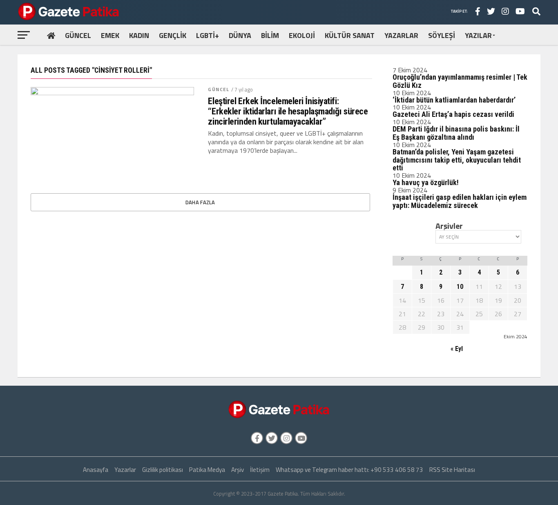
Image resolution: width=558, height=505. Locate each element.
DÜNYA (240, 35)
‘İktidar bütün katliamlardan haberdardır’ (454, 100)
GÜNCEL (78, 35)
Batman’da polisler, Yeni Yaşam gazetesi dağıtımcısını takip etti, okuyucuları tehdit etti (457, 159)
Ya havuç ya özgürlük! (426, 182)
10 (460, 286)
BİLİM (270, 35)
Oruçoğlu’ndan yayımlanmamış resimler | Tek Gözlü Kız (460, 81)
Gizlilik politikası (162, 469)
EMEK (110, 35)
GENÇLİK (172, 35)
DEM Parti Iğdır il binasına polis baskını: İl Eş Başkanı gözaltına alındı (456, 133)
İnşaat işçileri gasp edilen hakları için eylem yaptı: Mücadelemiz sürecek (460, 201)
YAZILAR (478, 35)
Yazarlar (125, 469)
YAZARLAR (401, 35)
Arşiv (237, 469)
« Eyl (457, 349)
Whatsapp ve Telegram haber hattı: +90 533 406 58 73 (349, 469)
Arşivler (449, 226)
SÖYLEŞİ (441, 35)
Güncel (218, 89)
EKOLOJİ (302, 35)
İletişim (260, 469)
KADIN (139, 35)
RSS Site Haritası (452, 469)
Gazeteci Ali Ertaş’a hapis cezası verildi (453, 114)
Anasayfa (95, 469)
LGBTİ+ (207, 35)
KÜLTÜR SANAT (350, 35)
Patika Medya (207, 469)
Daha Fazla (200, 202)
